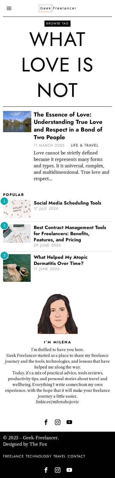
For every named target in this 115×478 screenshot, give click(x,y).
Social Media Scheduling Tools (67, 203)
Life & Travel (84, 145)
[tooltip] (46, 422)
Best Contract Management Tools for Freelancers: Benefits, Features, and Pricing (70, 233)
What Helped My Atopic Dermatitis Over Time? (61, 260)
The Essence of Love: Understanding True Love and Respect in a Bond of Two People (68, 126)
